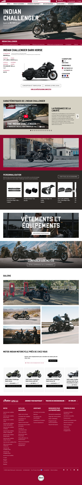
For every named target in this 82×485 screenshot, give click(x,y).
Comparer (68, 44)
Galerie (76, 44)
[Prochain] (77, 116)
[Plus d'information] (19, 23)
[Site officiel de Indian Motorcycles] (3, 1)
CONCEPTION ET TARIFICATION (31, 85)
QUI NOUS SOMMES (61, 3)
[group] (41, 116)
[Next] (74, 191)
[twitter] (70, 470)
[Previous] (8, 191)
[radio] (63, 61)
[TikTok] (77, 470)
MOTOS (8, 3)
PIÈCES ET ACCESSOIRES (18, 3)
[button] (30, 130)
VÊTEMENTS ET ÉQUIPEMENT (33, 3)
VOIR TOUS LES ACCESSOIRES (68, 176)
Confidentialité (26, 470)
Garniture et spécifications (10, 44)
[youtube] (74, 470)
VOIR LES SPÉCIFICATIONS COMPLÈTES (41, 89)
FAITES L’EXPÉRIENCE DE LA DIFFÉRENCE (41, 264)
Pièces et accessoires (38, 44)
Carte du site (19, 470)
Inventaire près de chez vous (13, 386)
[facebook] (63, 470)
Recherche (53, 360)
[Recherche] (49, 1)
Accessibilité (46, 470)
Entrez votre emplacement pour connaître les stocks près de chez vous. (41, 357)
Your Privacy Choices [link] (35, 470)
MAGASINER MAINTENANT (41, 233)
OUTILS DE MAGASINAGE (48, 3)
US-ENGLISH (72, 401)
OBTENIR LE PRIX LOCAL (52, 85)
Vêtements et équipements (55, 44)
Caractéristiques (25, 44)
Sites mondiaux (54, 470)
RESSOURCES (71, 3)
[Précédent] (4, 116)
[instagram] (67, 470)
